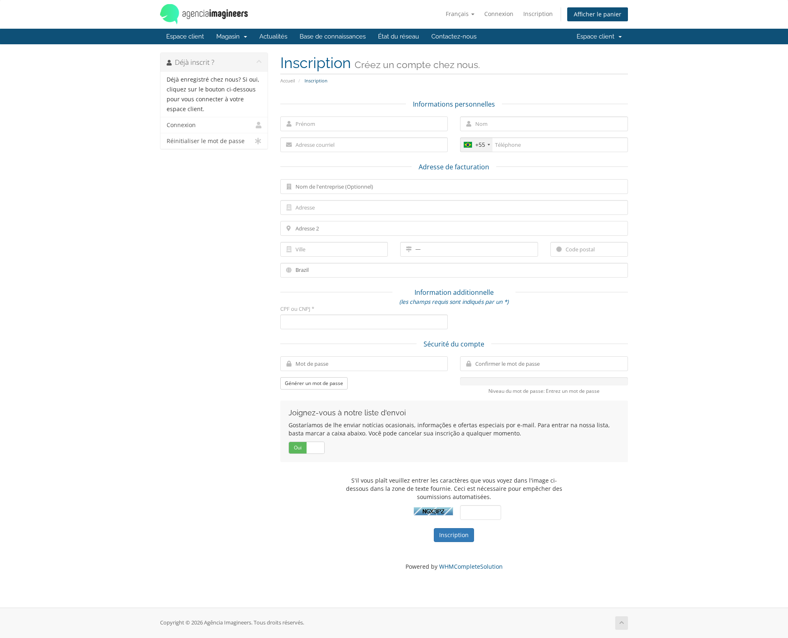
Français (458, 14)
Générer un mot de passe (314, 383)
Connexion (498, 14)
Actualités (273, 36)
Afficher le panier (597, 14)
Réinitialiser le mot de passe (206, 141)
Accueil (287, 80)
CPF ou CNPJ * (297, 308)
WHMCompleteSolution (471, 566)
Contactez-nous (453, 36)
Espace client (185, 36)
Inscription (538, 14)
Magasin (229, 36)
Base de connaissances (333, 36)
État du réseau (398, 36)
